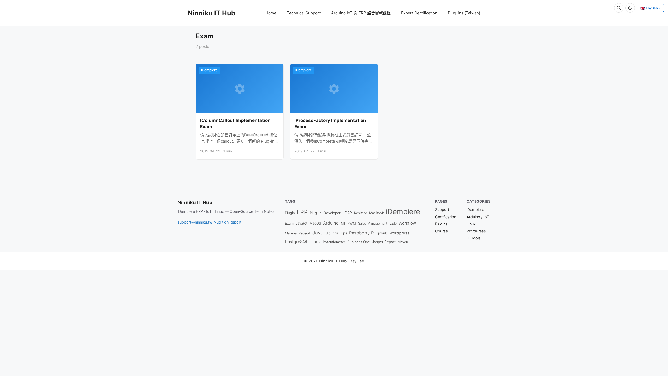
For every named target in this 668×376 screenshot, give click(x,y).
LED (393, 223)
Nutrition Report (227, 222)
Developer (332, 213)
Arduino (331, 223)
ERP (302, 212)
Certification (445, 217)
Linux (315, 241)
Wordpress (399, 233)
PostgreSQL (296, 241)
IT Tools (474, 238)
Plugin (290, 213)
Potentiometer (334, 242)
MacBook (376, 213)
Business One (358, 242)
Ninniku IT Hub (211, 13)
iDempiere (403, 211)
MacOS (315, 223)
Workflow (407, 223)
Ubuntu (332, 233)
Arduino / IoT (478, 217)
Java (318, 233)
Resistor (360, 213)
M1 (343, 223)
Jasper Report (384, 242)
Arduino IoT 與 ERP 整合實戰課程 (361, 12)
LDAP (347, 213)
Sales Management (372, 223)
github (382, 233)
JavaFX (301, 223)
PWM (351, 223)
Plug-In (315, 213)
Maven (403, 242)
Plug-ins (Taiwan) (464, 12)
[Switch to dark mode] (630, 8)
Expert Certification (419, 12)
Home (270, 12)
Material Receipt (297, 233)
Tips (343, 233)
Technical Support (304, 12)
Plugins (441, 224)
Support (442, 209)
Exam (289, 223)
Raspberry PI (362, 233)
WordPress (476, 231)
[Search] (618, 8)
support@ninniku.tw (194, 222)
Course (441, 231)
